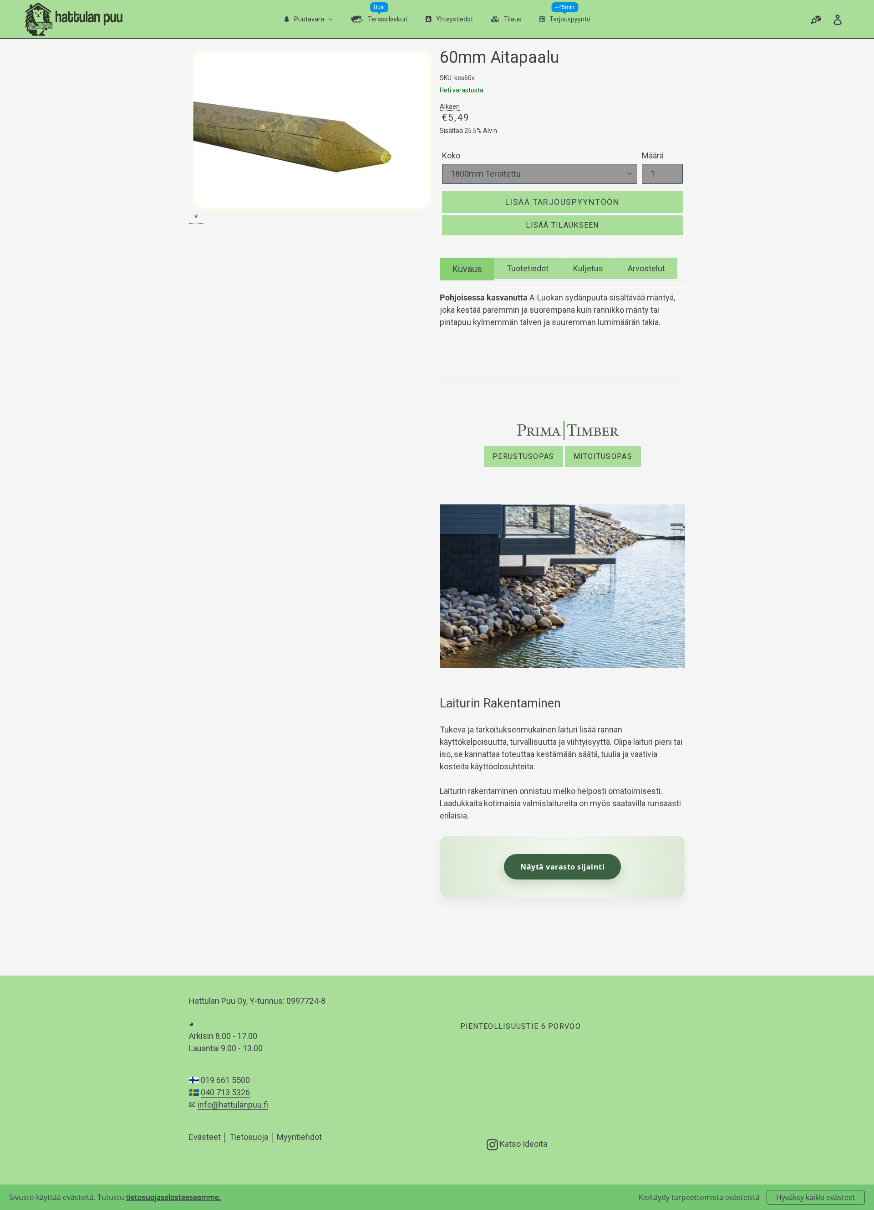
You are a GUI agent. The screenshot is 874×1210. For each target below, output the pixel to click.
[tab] (467, 269)
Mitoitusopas (603, 456)
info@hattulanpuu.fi (233, 1104)
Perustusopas (523, 456)
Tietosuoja (249, 1137)
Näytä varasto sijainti (562, 867)
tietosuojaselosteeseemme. (173, 1197)
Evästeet (206, 1137)
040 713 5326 (225, 1092)
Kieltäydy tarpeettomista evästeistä (699, 1197)
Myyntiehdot (298, 1137)
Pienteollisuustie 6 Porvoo (520, 1026)
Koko (451, 155)
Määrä (653, 155)
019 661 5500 (225, 1080)
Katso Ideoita (522, 1144)
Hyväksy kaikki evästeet (815, 1197)
